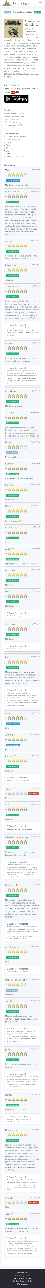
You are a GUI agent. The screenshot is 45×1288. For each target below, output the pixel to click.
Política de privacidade (22, 1281)
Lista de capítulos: (12, 133)
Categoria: (8, 89)
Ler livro (37, 12)
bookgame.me (22, 1273)
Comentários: (10, 165)
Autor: (6, 85)
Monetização (22, 1284)
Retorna (7, 12)
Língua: (7, 92)
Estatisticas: (9, 110)
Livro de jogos (21, 3)
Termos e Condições (22, 1278)
